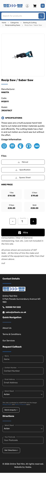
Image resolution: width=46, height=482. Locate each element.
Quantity (23, 218)
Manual (25, 162)
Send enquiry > (10, 410)
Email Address (10, 379)
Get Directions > (11, 450)
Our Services (9, 340)
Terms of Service (20, 404)
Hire (25, 232)
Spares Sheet (25, 177)
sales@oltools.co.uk (16, 312)
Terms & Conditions (12, 334)
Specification (25, 170)
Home (4, 23)
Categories (14, 23)
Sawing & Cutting (30, 23)
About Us (7, 328)
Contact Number (11, 367)
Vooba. (28, 467)
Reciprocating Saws (12, 25)
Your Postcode (10, 437)
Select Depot (9, 391)
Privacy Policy (7, 404)
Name (7, 356)
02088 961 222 (13, 307)
